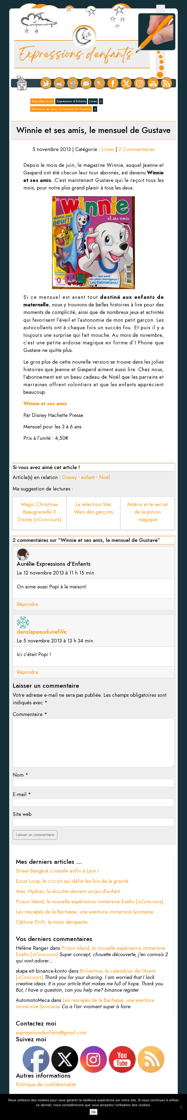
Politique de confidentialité (46, 1084)
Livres (93, 101)
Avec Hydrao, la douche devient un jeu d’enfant (68, 891)
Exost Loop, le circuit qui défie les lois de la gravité (72, 881)
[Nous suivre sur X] (126, 83)
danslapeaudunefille (41, 632)
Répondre (27, 604)
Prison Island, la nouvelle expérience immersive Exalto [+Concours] (89, 901)
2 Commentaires (137, 149)
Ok (94, 1112)
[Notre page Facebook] (112, 83)
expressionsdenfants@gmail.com (51, 1032)
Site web (22, 814)
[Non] (180, 1107)
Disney (69, 477)
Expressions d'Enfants (71, 101)
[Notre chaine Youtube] (153, 83)
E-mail (22, 794)
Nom (20, 775)
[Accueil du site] (22, 83)
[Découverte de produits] (72, 83)
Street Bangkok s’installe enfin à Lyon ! (57, 871)
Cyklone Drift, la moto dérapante (52, 922)
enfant (88, 477)
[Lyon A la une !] (45, 83)
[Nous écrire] (86, 83)
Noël (104, 477)
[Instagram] (139, 83)
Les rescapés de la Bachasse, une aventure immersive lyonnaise (84, 911)
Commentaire (30, 714)
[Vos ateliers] (59, 83)
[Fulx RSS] (166, 83)
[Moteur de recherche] (99, 83)
